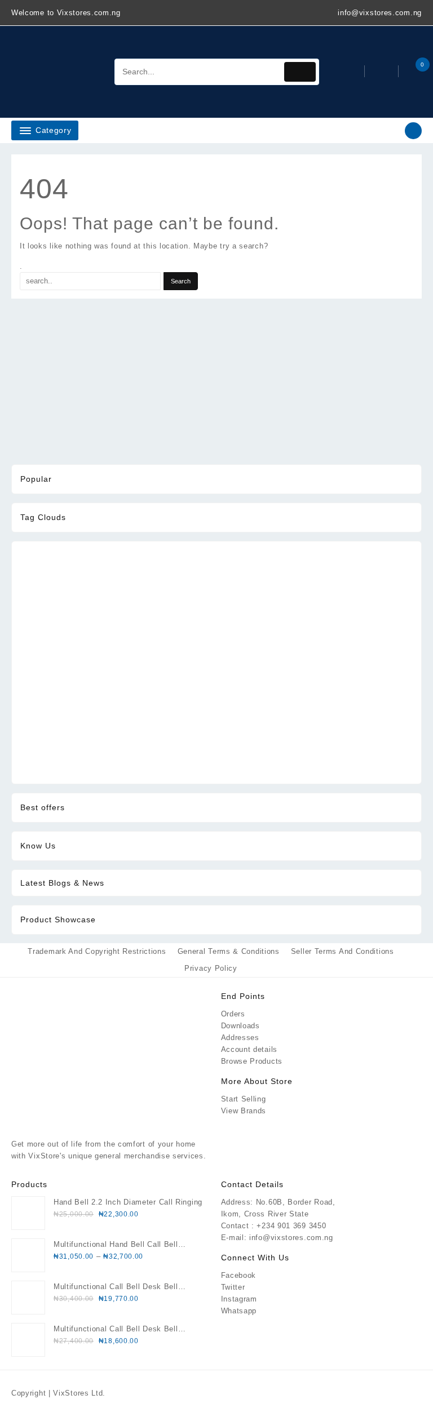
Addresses (240, 1037)
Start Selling (243, 1099)
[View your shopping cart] (412, 72)
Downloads (240, 1025)
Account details (249, 1049)
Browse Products (252, 1061)
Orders (233, 1014)
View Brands (244, 1111)
